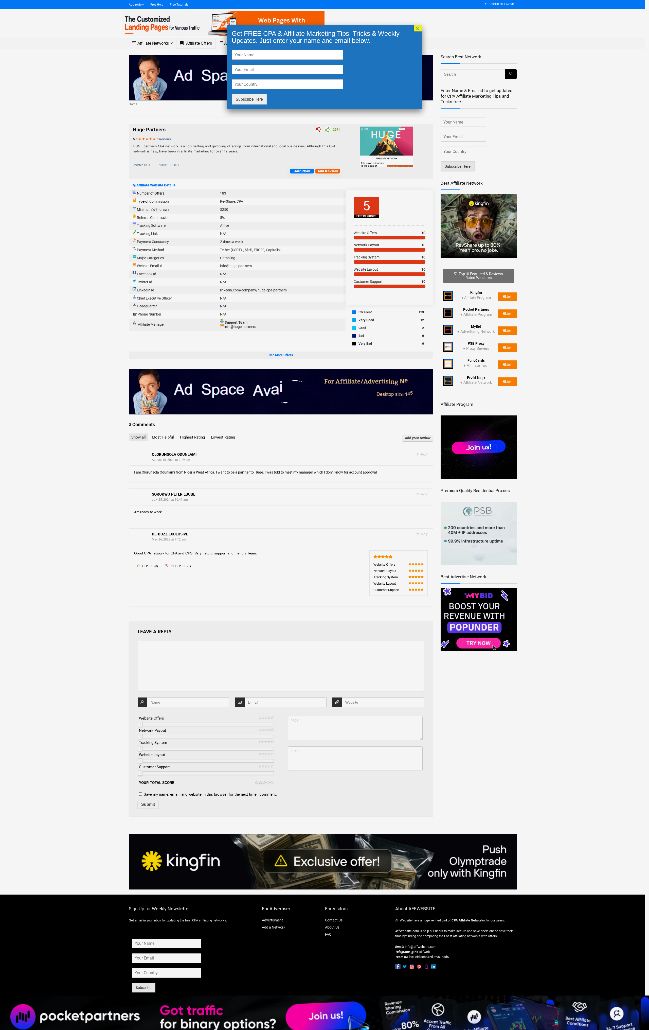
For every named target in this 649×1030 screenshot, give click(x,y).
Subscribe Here (249, 99)
